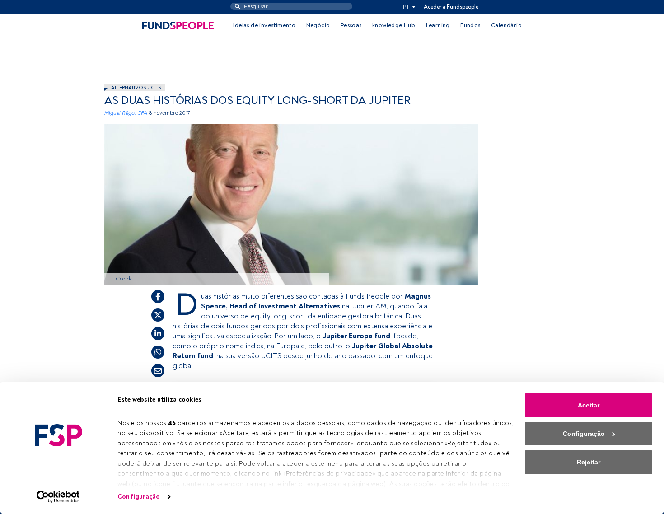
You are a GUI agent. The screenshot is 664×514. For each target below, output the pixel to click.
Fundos (470, 25)
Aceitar (588, 405)
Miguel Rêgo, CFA (125, 113)
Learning (438, 25)
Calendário (506, 25)
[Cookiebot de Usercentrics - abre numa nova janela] (58, 497)
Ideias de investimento (264, 25)
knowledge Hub (393, 25)
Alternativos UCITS (136, 87)
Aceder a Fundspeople (451, 6)
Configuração (138, 496)
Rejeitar (588, 462)
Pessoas (351, 25)
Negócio (318, 25)
